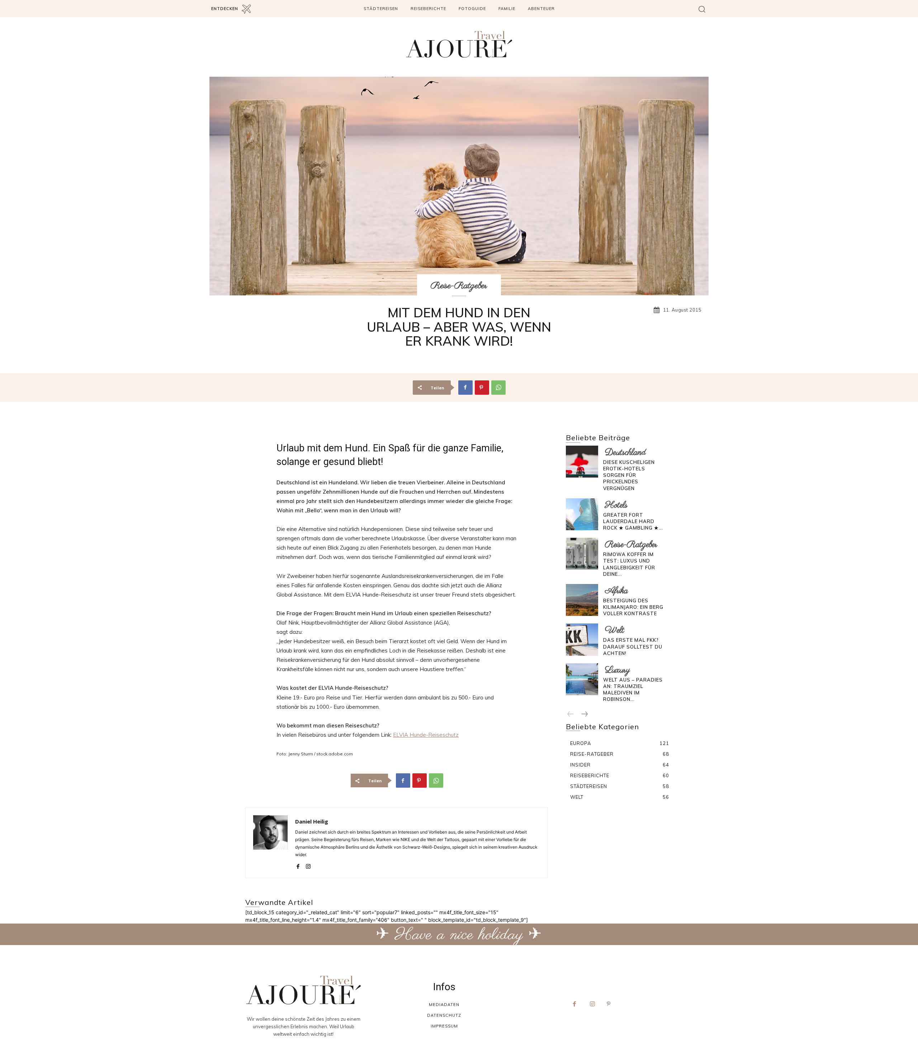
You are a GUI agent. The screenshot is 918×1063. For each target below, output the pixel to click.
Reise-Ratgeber (459, 286)
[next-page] (584, 715)
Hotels (616, 505)
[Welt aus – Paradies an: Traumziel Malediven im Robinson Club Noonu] (582, 679)
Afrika (616, 591)
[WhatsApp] (498, 387)
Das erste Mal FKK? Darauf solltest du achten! (632, 646)
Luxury (617, 670)
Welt (614, 630)
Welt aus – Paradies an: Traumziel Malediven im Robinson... (633, 689)
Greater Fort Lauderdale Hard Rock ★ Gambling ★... (633, 521)
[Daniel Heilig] (270, 842)
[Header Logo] (459, 44)
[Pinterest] (482, 387)
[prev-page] (571, 715)
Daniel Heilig (311, 821)
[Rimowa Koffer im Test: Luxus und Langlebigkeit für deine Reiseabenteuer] (582, 554)
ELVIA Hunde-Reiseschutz (426, 734)
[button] (702, 8)
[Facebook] (465, 387)
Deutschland (625, 453)
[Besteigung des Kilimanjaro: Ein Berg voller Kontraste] (582, 600)
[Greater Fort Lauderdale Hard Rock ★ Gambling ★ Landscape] (582, 514)
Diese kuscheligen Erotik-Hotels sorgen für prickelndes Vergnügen (629, 475)
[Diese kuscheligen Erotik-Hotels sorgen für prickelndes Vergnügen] (582, 462)
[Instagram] (308, 865)
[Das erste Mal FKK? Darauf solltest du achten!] (582, 639)
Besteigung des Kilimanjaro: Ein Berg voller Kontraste (633, 607)
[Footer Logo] (303, 990)
